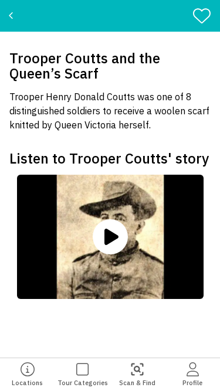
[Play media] (110, 236)
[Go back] (12, 16)
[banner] (110, 16)
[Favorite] (204, 15)
